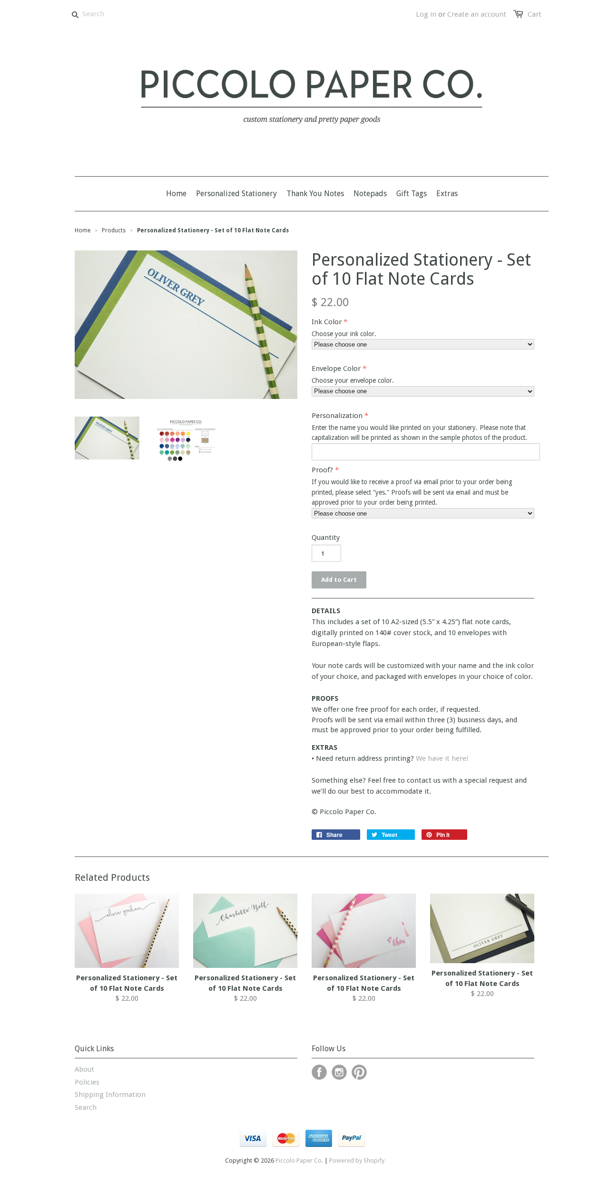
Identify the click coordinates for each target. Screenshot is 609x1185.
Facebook (319, 1072)
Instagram (339, 1072)
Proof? (322, 470)
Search (86, 1107)
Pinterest (359, 1072)
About (84, 1069)
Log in (426, 14)
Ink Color (327, 322)
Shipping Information (110, 1094)
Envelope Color (336, 368)
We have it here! (442, 758)
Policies (87, 1082)
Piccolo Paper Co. (299, 1160)
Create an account (476, 14)
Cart (534, 14)
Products (114, 230)
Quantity (326, 537)
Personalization (337, 415)
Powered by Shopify (356, 1160)
